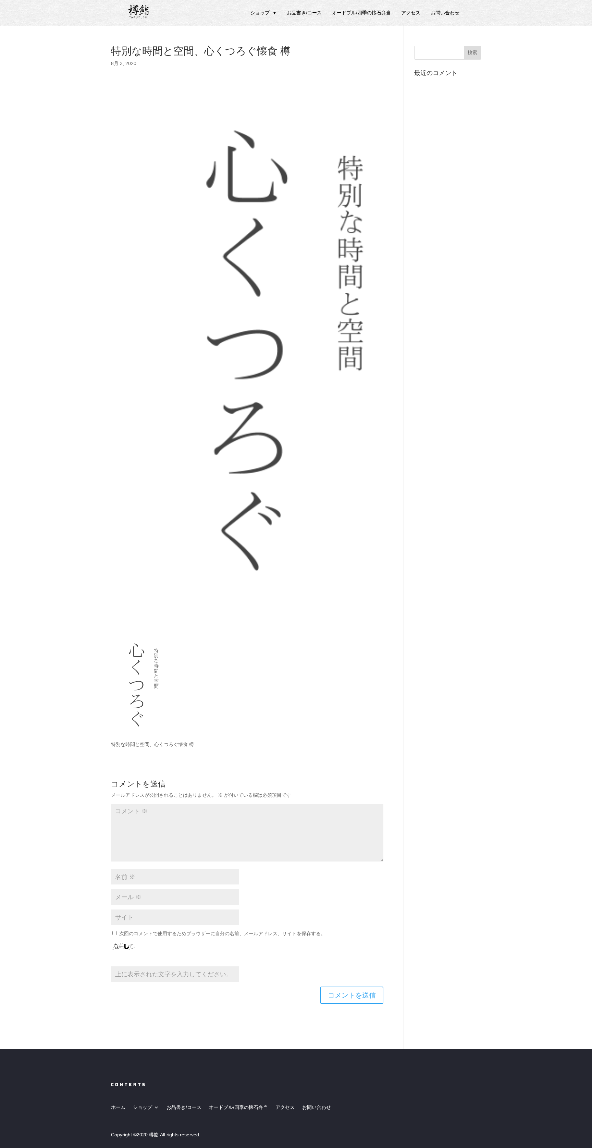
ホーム (118, 1107)
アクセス (410, 12)
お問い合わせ (445, 12)
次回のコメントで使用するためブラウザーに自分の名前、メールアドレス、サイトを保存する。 (222, 933)
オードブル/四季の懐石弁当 (361, 12)
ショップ (263, 12)
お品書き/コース (304, 12)
